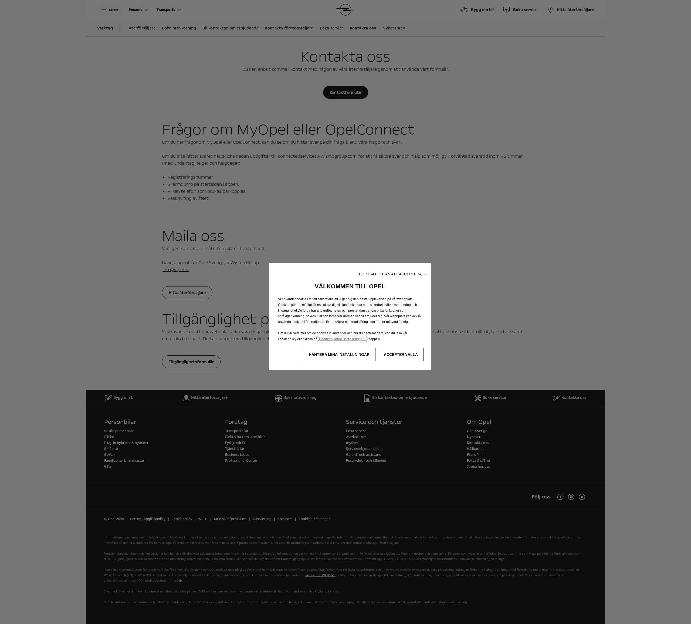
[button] (392, 274)
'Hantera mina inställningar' (342, 339)
